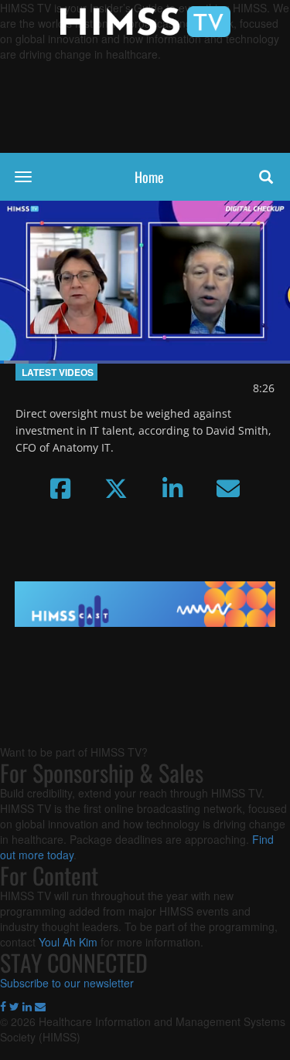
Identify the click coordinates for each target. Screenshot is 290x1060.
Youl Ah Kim (68, 942)
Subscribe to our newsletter (67, 983)
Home (149, 177)
